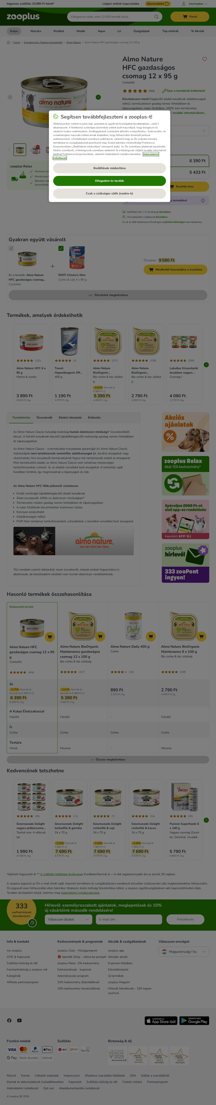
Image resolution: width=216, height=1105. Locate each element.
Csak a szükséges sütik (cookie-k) (109, 193)
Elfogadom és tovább (109, 181)
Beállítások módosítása (109, 168)
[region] (109, 156)
